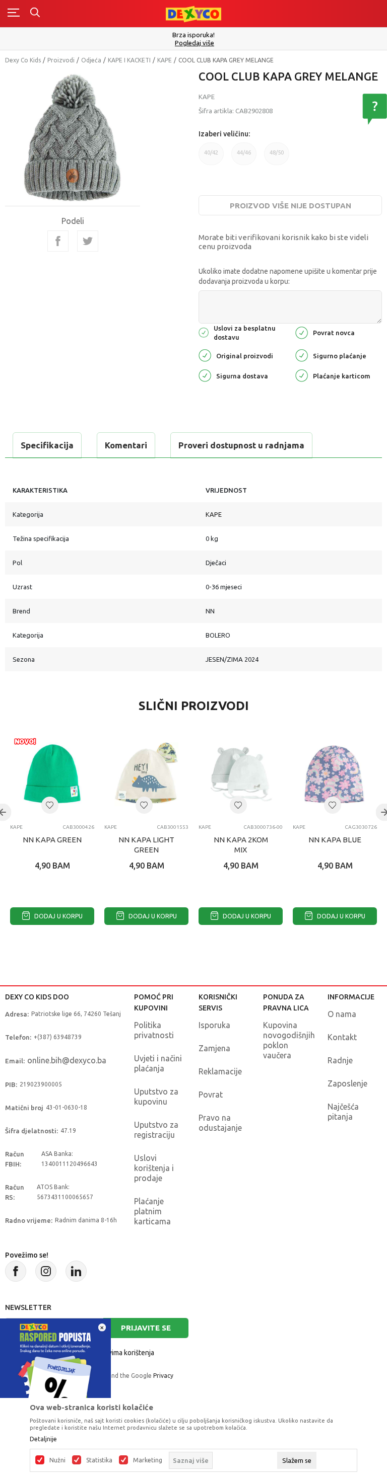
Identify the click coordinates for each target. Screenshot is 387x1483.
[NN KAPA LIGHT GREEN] (146, 774)
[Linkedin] (76, 1271)
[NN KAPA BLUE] (335, 774)
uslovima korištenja (124, 1353)
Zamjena (214, 1048)
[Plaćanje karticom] (301, 374)
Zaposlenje (347, 1083)
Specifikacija (47, 445)
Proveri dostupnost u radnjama (241, 445)
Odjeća (91, 60)
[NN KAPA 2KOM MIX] (241, 774)
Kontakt (342, 1037)
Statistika (99, 1460)
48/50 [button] (277, 152)
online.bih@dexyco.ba (66, 1060)
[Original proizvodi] (205, 354)
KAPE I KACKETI (129, 60)
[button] (49, 805)
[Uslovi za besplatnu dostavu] (204, 332)
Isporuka (214, 1025)
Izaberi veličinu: (224, 134)
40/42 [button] (211, 152)
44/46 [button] (244, 152)
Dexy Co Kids (23, 60)
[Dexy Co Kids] (193, 13)
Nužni (57, 1460)
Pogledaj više (194, 43)
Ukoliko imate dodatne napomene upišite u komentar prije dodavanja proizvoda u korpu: (288, 276)
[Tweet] (88, 241)
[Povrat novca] (301, 332)
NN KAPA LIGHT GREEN (146, 844)
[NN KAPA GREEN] (52, 774)
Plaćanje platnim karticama (152, 1211)
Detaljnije (43, 1439)
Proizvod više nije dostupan (290, 205)
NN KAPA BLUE (334, 839)
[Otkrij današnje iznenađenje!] (55, 1373)
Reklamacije (220, 1071)
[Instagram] (46, 1271)
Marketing (147, 1460)
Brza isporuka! (193, 34)
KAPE (164, 60)
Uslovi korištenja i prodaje (154, 1168)
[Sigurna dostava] (205, 374)
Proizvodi (61, 60)
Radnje (340, 1060)
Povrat (211, 1094)
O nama (342, 1014)
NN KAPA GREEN (52, 839)
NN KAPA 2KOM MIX (241, 844)
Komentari (126, 445)
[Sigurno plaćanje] (301, 354)
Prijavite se (146, 1327)
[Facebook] (58, 241)
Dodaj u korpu (58, 916)
